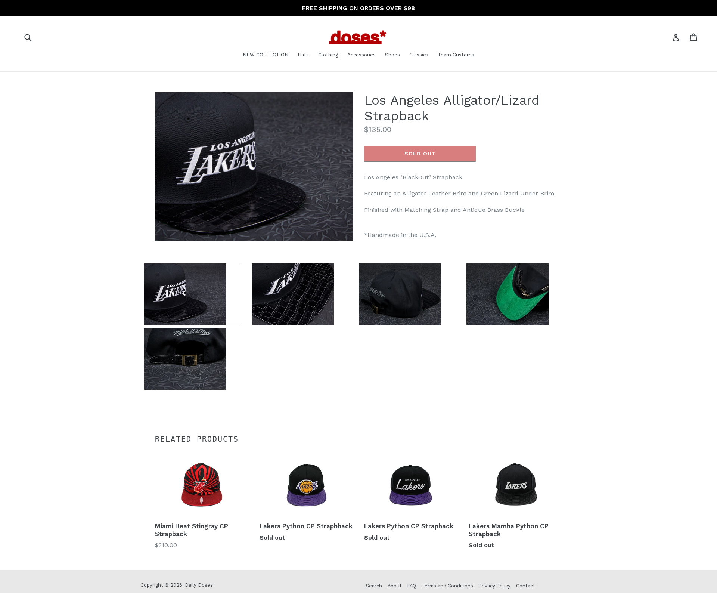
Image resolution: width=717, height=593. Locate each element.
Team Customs (456, 55)
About (395, 586)
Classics (418, 55)
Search (374, 586)
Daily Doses (199, 585)
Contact (525, 586)
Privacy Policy (494, 586)
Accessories (361, 55)
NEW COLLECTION (265, 55)
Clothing (328, 55)
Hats (303, 55)
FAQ (411, 586)
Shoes (392, 55)
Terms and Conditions (447, 586)
